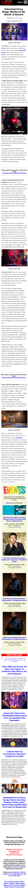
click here (8, 503)
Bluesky (20, 874)
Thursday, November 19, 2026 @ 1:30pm (14, 603)
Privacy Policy (19, 887)
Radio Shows (8, 887)
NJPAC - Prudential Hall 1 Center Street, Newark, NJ (14, 526)
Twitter (22, 872)
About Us (6, 885)
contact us (16, 867)
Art (6, 881)
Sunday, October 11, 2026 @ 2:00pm (14, 524)
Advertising (20, 883)
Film (22, 881)
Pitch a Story (15, 885)
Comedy (11, 881)
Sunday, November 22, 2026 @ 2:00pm (14, 642)
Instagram (6, 874)
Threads (14, 874)
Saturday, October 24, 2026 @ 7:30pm (14, 564)
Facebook (15, 872)
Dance (17, 881)
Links (23, 885)
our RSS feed (15, 876)
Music (6, 883)
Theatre (12, 883)
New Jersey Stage (17, 18)
